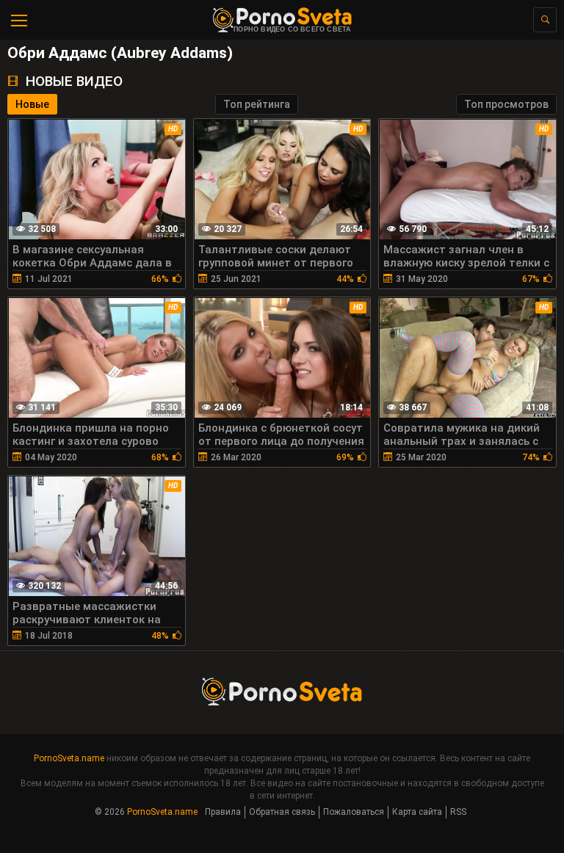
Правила (223, 812)
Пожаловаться (353, 812)
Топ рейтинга (256, 104)
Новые (32, 104)
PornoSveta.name (69, 758)
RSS (458, 812)
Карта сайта (417, 812)
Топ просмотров (506, 104)
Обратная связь (282, 812)
